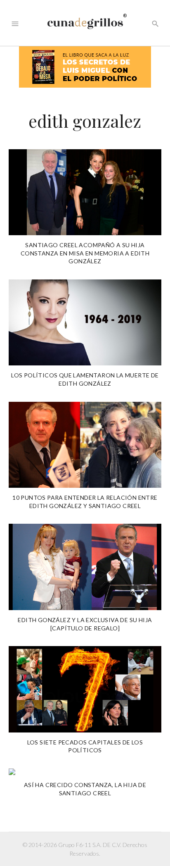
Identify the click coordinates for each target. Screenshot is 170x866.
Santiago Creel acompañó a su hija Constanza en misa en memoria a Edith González (85, 253)
